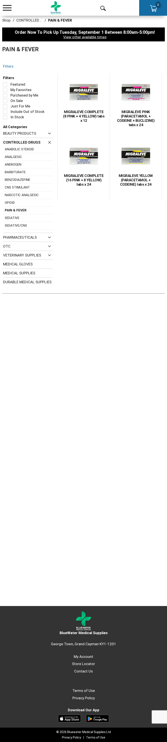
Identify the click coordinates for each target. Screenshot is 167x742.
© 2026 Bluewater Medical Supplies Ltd (83, 732)
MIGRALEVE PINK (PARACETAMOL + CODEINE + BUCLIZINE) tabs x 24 (136, 118)
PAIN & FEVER (60, 20)
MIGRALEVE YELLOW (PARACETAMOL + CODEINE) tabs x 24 (136, 180)
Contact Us (83, 671)
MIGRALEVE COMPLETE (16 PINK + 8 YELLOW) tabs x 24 (84, 180)
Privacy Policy (83, 698)
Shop (6, 20)
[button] (48, 133)
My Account (83, 656)
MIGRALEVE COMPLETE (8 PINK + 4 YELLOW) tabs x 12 (83, 116)
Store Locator (83, 664)
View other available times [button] (85, 37)
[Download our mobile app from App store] (69, 718)
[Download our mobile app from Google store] (97, 718)
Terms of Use (83, 690)
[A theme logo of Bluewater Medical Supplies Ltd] (56, 7)
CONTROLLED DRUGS (34, 20)
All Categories (15, 127)
